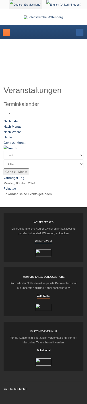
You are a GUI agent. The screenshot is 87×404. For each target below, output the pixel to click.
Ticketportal (44, 350)
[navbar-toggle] (6, 32)
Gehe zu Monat (14, 142)
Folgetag (10, 188)
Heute (8, 137)
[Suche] (10, 148)
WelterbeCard (43, 241)
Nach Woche (13, 132)
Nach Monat (12, 126)
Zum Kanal (43, 295)
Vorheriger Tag (14, 178)
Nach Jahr (11, 121)
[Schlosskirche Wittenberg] (43, 17)
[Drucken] (13, 113)
